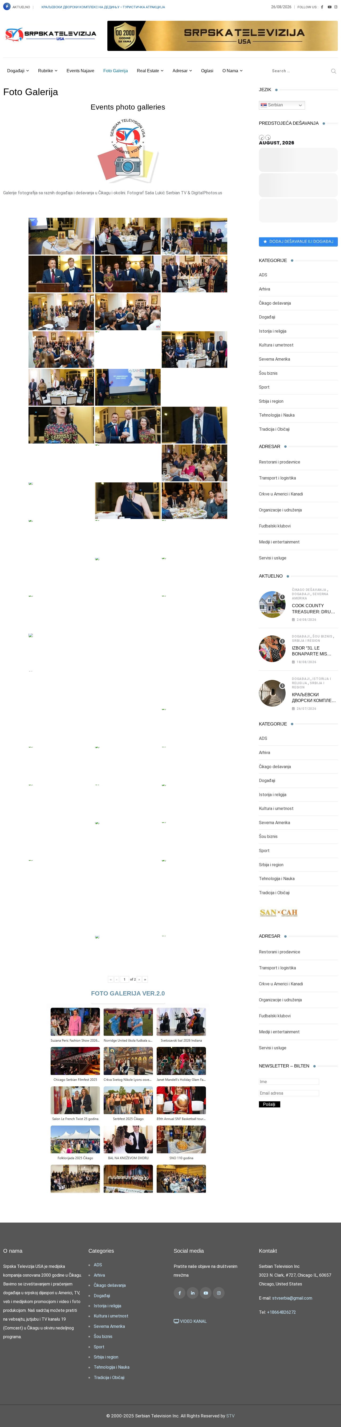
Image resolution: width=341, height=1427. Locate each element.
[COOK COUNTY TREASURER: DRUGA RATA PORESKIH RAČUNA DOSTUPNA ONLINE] (272, 604)
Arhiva (264, 289)
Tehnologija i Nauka (277, 415)
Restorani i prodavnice (279, 462)
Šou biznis (268, 373)
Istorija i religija (272, 331)
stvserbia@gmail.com (292, 1298)
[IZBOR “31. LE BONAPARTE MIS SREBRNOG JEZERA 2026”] (272, 648)
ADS (263, 274)
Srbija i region (271, 401)
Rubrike (45, 70)
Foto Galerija (115, 70)
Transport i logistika (277, 478)
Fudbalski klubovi (275, 526)
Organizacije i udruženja (280, 510)
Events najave (80, 70)
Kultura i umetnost (276, 345)
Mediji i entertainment (279, 542)
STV (230, 1415)
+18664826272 (281, 1312)
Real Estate (148, 70)
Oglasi (207, 70)
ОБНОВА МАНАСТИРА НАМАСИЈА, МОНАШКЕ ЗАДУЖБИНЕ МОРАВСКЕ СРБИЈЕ (104, 7)
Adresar (180, 70)
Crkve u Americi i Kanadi (281, 494)
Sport (264, 387)
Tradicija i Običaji (274, 429)
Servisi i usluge (272, 558)
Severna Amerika (274, 359)
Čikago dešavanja (275, 303)
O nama (230, 70)
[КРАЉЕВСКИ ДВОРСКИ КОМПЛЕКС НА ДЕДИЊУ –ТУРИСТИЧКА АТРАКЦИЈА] (272, 693)
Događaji (16, 70)
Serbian (275, 105)
